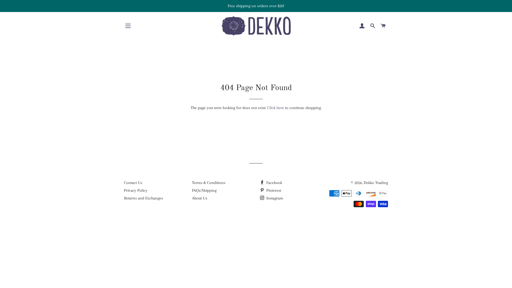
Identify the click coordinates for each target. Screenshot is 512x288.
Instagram (274, 198)
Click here (275, 107)
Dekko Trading (376, 182)
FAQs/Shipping (204, 190)
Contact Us (133, 182)
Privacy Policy (135, 190)
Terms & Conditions (208, 182)
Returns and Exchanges (143, 198)
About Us (199, 198)
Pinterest (273, 190)
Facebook (273, 182)
